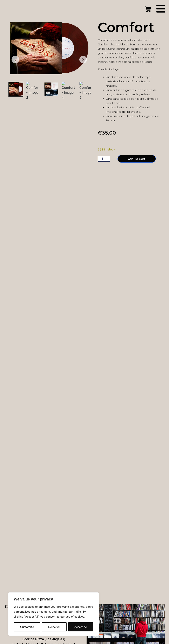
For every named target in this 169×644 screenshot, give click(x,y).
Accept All (80, 627)
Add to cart (136, 159)
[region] (53, 614)
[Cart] (148, 9)
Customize (27, 627)
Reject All (54, 627)
